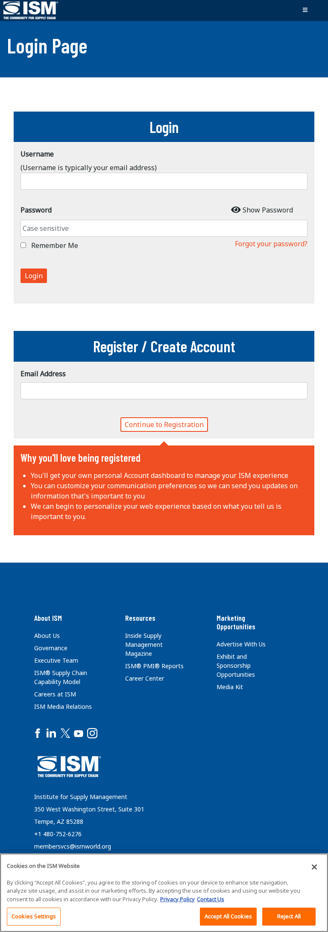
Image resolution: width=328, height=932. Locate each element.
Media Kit (230, 687)
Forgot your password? (271, 243)
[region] (164, 892)
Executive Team (56, 660)
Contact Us (210, 899)
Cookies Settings (34, 916)
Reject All (289, 916)
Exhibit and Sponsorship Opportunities (236, 665)
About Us (47, 635)
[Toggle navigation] (304, 10)
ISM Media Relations (63, 706)
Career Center (144, 678)
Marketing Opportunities (236, 622)
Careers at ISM (55, 694)
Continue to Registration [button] (164, 424)
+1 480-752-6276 (58, 834)
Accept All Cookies (228, 916)
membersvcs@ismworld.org (72, 846)
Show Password (268, 210)
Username (37, 154)
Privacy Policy (177, 899)
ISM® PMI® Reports (154, 666)
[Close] (314, 867)
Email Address (43, 373)
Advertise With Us (241, 644)
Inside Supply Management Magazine (144, 644)
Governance (50, 648)
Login (34, 275)
